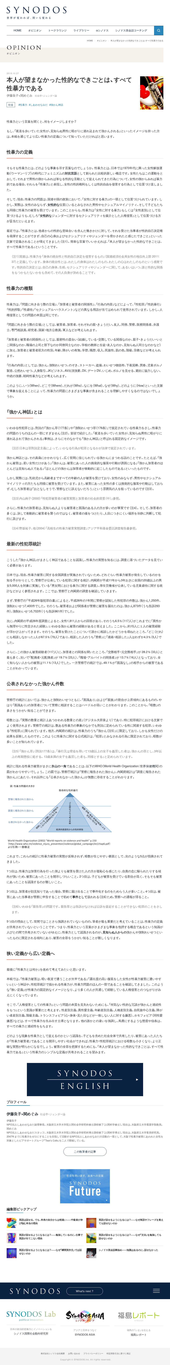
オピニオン (35, 30)
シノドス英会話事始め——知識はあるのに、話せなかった (128, 1249)
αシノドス (102, 30)
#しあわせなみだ (38, 104)
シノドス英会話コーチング (131, 30)
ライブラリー (81, 30)
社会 (10, 104)
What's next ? (84, 1291)
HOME (18, 30)
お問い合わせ (74, 1353)
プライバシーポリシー (93, 1353)
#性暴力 (22, 104)
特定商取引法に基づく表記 (118, 1353)
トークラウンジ (57, 30)
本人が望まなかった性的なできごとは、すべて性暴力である (137, 40)
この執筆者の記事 (85, 1151)
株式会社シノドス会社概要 (53, 1353)
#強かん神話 (56, 104)
